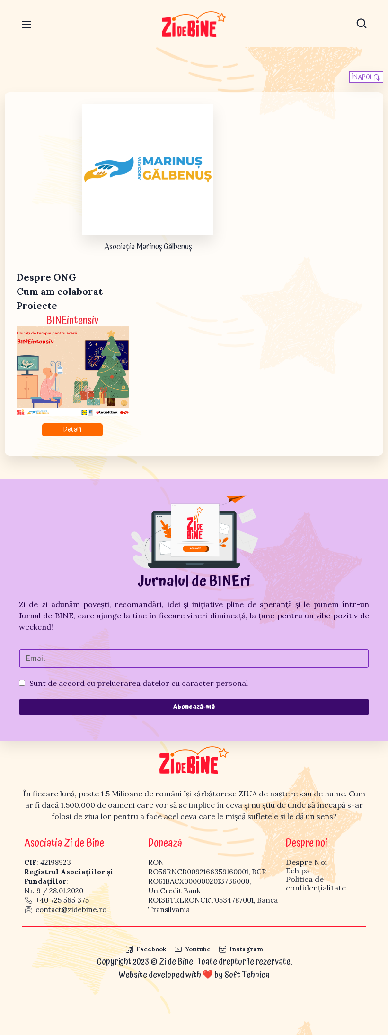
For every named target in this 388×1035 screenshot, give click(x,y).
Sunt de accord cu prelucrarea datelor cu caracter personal (138, 683)
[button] (361, 23)
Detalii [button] (72, 429)
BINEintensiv (72, 321)
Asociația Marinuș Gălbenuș (148, 247)
